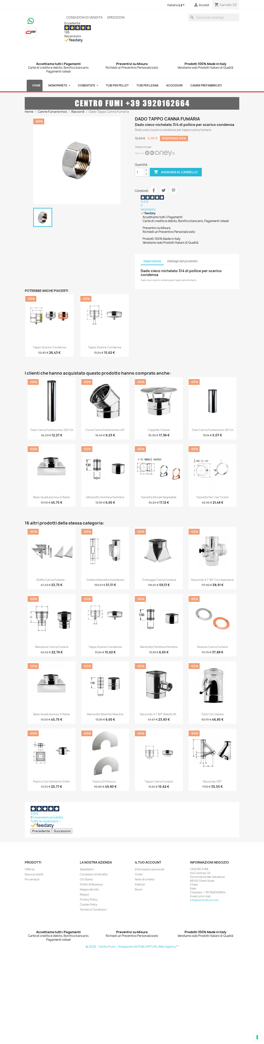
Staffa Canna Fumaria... (51, 580)
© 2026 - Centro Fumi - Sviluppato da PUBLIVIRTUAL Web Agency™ (132, 947)
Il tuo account (148, 862)
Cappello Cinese (159, 430)
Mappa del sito (89, 889)
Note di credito (145, 879)
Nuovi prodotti (34, 874)
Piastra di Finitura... (105, 781)
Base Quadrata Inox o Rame (51, 497)
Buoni (138, 889)
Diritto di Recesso (91, 884)
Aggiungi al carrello (176, 172)
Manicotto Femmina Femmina (105, 497)
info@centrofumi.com (204, 900)
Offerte (30, 869)
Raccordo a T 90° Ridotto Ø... (159, 714)
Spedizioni (116, 17)
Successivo (62, 831)
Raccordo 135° (212, 781)
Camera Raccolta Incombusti (105, 580)
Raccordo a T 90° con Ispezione (212, 580)
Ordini (139, 874)
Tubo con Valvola (212, 714)
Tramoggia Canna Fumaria (159, 580)
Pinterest (173, 190)
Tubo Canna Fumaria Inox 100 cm (51, 430)
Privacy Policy (89, 899)
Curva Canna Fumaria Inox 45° (105, 430)
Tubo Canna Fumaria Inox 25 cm (212, 430)
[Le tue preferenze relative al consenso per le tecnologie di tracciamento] (257, 1037)
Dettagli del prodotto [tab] (182, 261)
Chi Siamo (86, 879)
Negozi (84, 894)
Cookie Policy (88, 904)
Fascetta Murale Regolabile (158, 497)
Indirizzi (140, 884)
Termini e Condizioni (93, 909)
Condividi (154, 190)
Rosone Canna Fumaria (212, 647)
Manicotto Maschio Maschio (105, 714)
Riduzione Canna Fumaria (51, 647)
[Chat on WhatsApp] (31, 20)
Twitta (163, 190)
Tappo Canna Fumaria (159, 781)
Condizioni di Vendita (84, 17)
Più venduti (32, 879)
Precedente (41, 831)
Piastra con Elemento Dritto (51, 781)
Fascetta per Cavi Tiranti (212, 497)
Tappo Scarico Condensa (49, 347)
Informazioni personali (149, 869)
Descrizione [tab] (152, 261)
